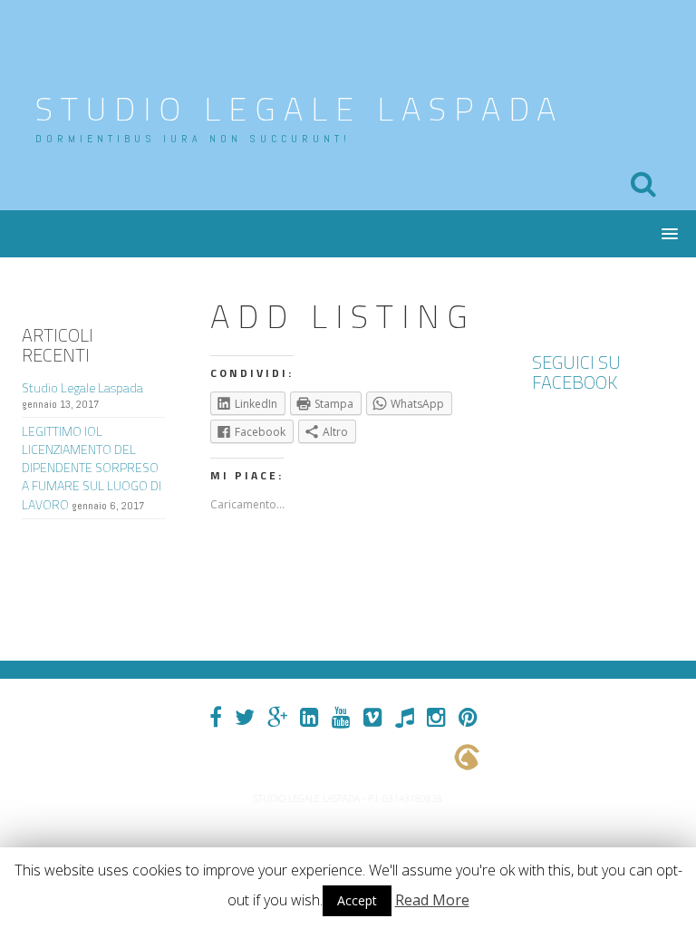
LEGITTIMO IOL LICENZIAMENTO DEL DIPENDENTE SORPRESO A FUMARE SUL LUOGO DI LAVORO (91, 467)
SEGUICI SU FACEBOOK (576, 372)
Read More (432, 900)
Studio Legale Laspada (299, 108)
